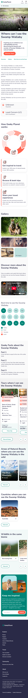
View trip (9, 431)
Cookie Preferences (17, 692)
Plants (3, 645)
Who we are (5, 672)
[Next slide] (25, 439)
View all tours (7, 439)
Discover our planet (6, 656)
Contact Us (4, 676)
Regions (4, 636)
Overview (3, 59)
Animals (4, 643)
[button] (26, 2)
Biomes (4, 634)
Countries (4, 638)
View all (5, 485)
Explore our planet (6, 654)
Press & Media (5, 674)
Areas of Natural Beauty (7, 641)
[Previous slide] (21, 439)
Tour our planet (5, 652)
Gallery (10, 59)
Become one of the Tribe (7, 664)
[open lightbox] (14, 227)
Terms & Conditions (6, 692)
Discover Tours (9, 53)
